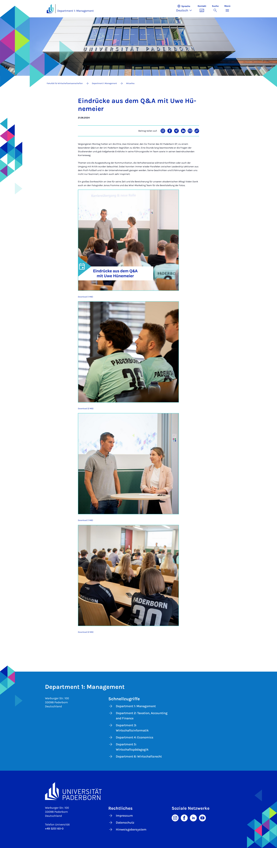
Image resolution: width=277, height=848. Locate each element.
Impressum (124, 815)
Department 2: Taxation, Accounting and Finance (141, 715)
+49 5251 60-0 (54, 828)
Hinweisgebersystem (131, 829)
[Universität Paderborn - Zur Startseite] (50, 8)
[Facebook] (184, 818)
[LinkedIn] (193, 818)
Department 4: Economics (134, 737)
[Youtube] (202, 818)
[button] (185, 8)
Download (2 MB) (85, 408)
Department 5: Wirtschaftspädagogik (132, 746)
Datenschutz (125, 822)
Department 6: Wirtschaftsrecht (139, 756)
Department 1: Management (75, 10)
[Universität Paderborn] (138, 791)
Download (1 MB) (85, 297)
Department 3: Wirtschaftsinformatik (132, 727)
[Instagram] (175, 818)
